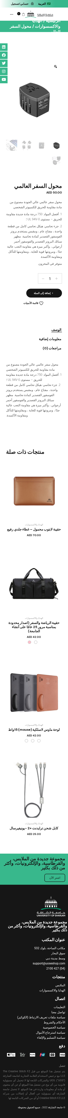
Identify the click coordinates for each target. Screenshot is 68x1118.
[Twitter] (4, 63)
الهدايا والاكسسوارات (34, 524)
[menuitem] (44, 4)
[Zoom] (55, 66)
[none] (44, 4)
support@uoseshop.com (49, 963)
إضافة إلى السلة (42, 293)
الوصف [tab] (56, 330)
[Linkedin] (4, 47)
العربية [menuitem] (42, 3)
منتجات (58, 976)
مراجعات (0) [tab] (52, 348)
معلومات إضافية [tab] (50, 339)
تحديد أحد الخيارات (30, 537)
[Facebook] (4, 55)
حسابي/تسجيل (20, 3)
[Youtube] (4, 79)
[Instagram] (4, 71)
